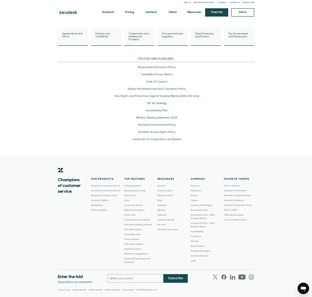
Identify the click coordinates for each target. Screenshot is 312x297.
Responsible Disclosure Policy (157, 67)
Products (108, 12)
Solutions (151, 12)
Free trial (216, 12)
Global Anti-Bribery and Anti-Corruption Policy (157, 89)
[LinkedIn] (232, 277)
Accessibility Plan (157, 110)
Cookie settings (112, 290)
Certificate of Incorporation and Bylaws (156, 139)
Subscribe (175, 278)
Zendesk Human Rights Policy (157, 132)
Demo (173, 12)
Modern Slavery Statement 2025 (156, 117)
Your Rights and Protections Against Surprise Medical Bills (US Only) (156, 96)
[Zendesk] (61, 176)
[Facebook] (224, 277)
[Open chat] (303, 288)
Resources (194, 12)
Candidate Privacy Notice (157, 74)
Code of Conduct (157, 81)
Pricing (129, 12)
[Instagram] (251, 277)
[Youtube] (242, 277)
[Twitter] (215, 277)
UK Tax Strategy (157, 103)
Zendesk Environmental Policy (157, 125)
